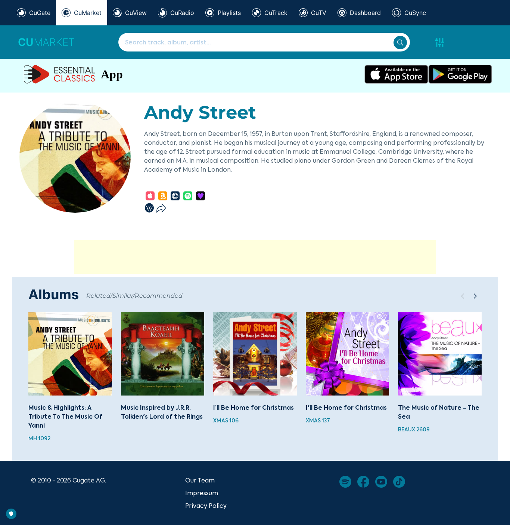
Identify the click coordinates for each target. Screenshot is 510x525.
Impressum (201, 493)
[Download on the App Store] (396, 74)
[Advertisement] (255, 257)
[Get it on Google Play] (460, 74)
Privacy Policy (206, 505)
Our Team (200, 480)
